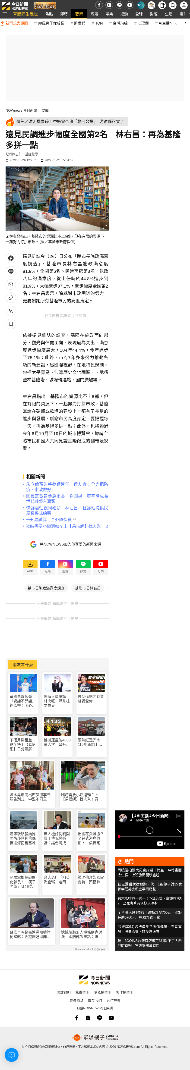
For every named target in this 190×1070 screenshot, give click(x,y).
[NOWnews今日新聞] (15, 5)
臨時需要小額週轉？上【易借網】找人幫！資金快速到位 (81, 797)
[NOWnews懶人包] (151, 5)
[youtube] (129, 5)
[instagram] (109, 5)
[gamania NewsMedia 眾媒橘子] (95, 1037)
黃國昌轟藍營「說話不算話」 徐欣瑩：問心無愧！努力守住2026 (23, 701)
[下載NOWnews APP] (162, 5)
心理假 (143, 23)
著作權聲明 (124, 992)
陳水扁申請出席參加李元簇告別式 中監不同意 (30, 797)
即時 (64, 13)
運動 (124, 13)
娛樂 (109, 13)
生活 (168, 13)
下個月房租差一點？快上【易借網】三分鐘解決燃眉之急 (23, 744)
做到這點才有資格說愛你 (91, 699)
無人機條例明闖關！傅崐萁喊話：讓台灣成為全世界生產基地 (57, 838)
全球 (139, 13)
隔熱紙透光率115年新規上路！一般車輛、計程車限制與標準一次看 (91, 742)
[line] (119, 5)
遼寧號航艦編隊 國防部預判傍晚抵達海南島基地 (23, 838)
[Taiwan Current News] (141, 5)
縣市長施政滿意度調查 (46, 587)
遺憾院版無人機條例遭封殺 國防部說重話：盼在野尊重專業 (81, 934)
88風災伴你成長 (51, 23)
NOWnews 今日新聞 (21, 110)
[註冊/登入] (184, 5)
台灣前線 (120, 23)
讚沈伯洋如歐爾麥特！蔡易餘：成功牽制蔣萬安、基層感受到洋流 (91, 879)
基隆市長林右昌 (88, 587)
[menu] (4, 14)
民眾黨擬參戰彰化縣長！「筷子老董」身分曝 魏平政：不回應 (23, 882)
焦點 (49, 13)
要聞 (79, 14)
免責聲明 (82, 992)
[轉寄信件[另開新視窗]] (11, 284)
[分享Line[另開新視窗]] (11, 271)
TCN (99, 23)
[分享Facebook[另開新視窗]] (11, 258)
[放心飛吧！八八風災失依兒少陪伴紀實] (45, 6)
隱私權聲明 (102, 992)
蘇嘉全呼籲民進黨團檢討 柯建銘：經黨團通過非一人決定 (32, 934)
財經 (154, 13)
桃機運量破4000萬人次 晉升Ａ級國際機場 (57, 742)
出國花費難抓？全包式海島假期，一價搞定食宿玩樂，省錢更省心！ (91, 838)
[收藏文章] (11, 324)
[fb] (99, 5)
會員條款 (76, 1000)
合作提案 (113, 1000)
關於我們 (95, 1000)
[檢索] (173, 5)
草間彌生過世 (25, 14)
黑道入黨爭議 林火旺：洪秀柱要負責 (57, 701)
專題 (94, 13)
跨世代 (79, 23)
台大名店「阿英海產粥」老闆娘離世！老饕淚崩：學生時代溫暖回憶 (57, 879)
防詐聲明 (64, 992)
